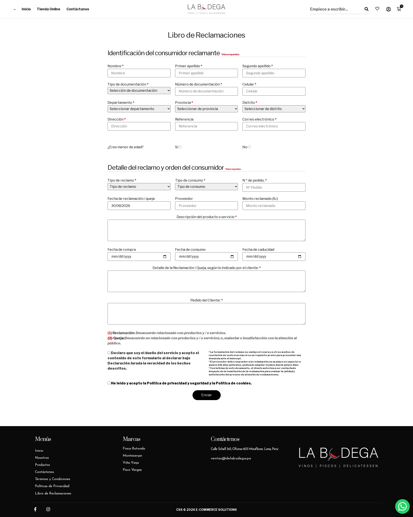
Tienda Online (48, 9)
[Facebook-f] (35, 509)
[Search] (365, 9)
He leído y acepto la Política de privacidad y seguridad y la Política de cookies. (181, 383)
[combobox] (335, 9)
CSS (179, 509)
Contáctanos (77, 9)
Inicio (26, 9)
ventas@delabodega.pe (231, 458)
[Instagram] (48, 509)
